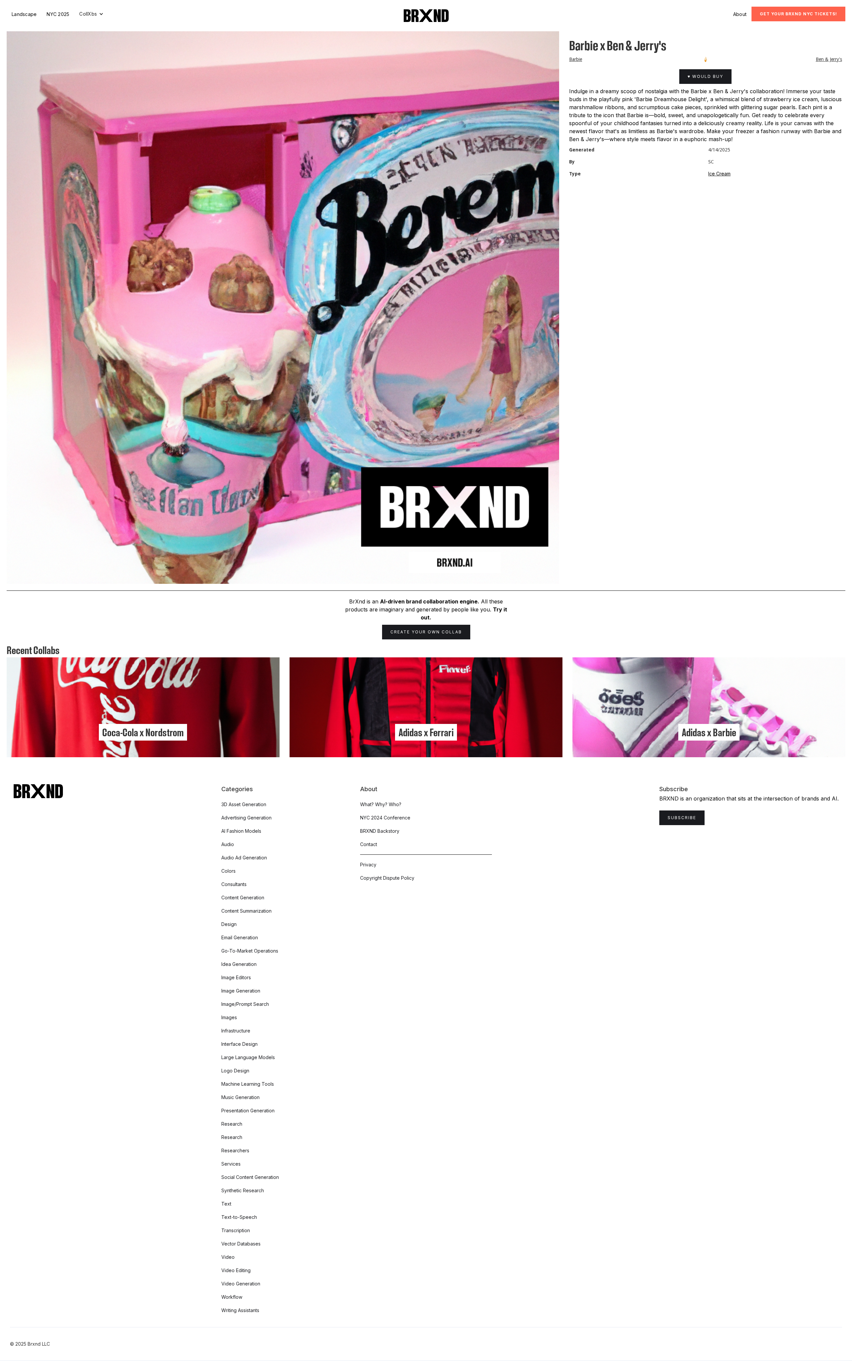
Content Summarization (246, 911)
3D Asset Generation (243, 804)
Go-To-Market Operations (249, 951)
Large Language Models (248, 1057)
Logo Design (235, 1070)
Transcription (235, 1230)
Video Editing (236, 1270)
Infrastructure (235, 1030)
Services (231, 1164)
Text (226, 1204)
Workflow (231, 1297)
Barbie (575, 59)
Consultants (234, 884)
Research (231, 1124)
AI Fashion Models (241, 831)
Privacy (368, 864)
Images (229, 1017)
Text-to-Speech (239, 1217)
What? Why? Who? (380, 804)
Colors (228, 871)
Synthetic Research (242, 1190)
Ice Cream (719, 173)
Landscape (24, 14)
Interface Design (239, 1044)
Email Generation (239, 937)
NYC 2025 (58, 14)
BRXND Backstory (379, 831)
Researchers (235, 1150)
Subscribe (682, 817)
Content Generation (242, 897)
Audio (227, 844)
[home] (426, 15)
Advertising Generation (246, 817)
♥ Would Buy (705, 76)
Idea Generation (239, 964)
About (739, 14)
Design (229, 924)
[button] (91, 14)
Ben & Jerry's (829, 59)
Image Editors (236, 977)
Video (228, 1257)
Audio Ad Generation (244, 857)
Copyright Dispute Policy (387, 878)
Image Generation (240, 991)
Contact (368, 844)
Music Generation (240, 1097)
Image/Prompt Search (245, 1004)
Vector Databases (241, 1244)
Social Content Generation (250, 1177)
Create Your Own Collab (426, 631)
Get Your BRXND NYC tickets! (798, 13)
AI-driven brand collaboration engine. (429, 601)
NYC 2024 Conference (385, 817)
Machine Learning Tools (247, 1084)
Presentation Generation (248, 1110)
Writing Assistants (240, 1310)
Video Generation (240, 1283)
